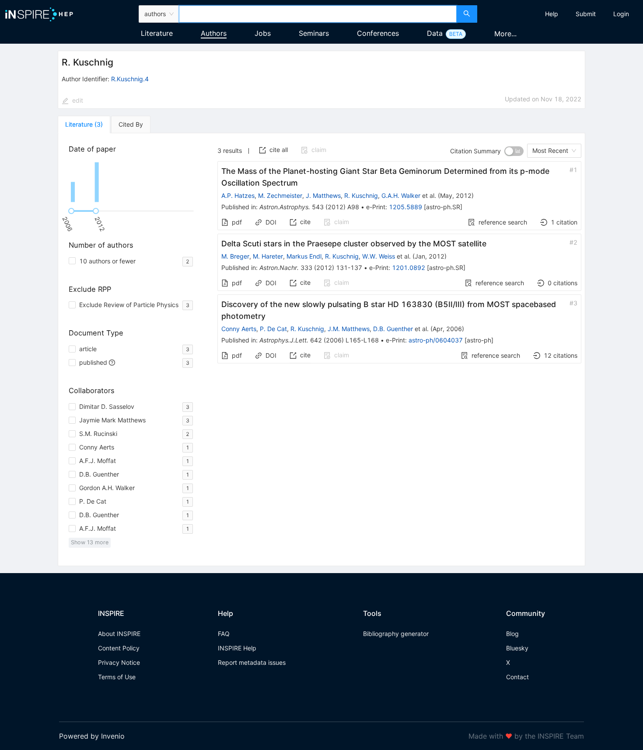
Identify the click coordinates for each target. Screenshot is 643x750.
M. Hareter (268, 256)
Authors (214, 33)
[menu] (561, 14)
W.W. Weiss (378, 256)
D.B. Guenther (393, 328)
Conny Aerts (238, 328)
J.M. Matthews (349, 328)
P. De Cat (273, 328)
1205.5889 (405, 207)
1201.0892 (408, 267)
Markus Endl (304, 256)
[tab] (84, 124)
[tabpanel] (321, 349)
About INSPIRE (119, 633)
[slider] (71, 211)
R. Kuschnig (361, 195)
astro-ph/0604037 (436, 340)
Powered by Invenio (92, 736)
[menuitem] (551, 14)
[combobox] (318, 14)
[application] (132, 182)
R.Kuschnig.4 (130, 79)
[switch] (514, 151)
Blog (512, 633)
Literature (157, 33)
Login (621, 13)
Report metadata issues (252, 662)
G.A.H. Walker (400, 195)
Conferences (378, 33)
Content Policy (119, 648)
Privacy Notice (119, 662)
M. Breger (235, 256)
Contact (517, 677)
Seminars (314, 33)
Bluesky (517, 648)
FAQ (224, 633)
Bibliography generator (396, 633)
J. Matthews (323, 195)
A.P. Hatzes (238, 195)
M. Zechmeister (280, 195)
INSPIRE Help (237, 648)
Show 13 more (89, 542)
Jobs (263, 33)
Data (435, 33)
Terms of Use (117, 677)
